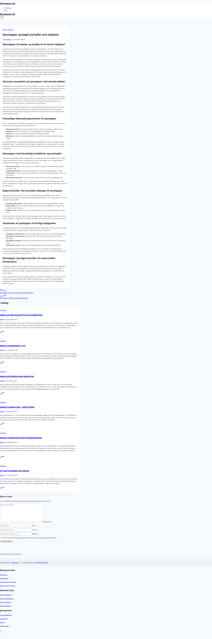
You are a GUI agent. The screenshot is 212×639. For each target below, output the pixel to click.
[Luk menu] (0, 631)
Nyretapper (8, 8)
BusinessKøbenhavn (6, 599)
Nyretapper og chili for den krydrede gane (14, 297)
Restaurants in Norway (7, 586)
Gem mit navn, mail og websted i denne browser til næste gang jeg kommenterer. (29, 538)
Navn (34, 525)
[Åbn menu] (2, 17)
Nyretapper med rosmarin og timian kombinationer (17, 292)
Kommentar (47, 521)
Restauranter (4, 578)
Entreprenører (4, 626)
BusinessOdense (5, 602)
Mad (4, 30)
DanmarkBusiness (6, 595)
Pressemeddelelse (6, 615)
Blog (5, 10)
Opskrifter (10, 30)
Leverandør (4, 619)
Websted (35, 534)
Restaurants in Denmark (8, 582)
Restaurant (3, 575)
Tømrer (2, 622)
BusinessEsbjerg (5, 606)
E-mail (34, 530)
